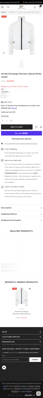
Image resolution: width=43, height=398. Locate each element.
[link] (11, 267)
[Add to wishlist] (36, 127)
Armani (21, 309)
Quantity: (5, 116)
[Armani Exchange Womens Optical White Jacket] (21, 297)
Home (3, 12)
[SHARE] (40, 127)
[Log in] (35, 7)
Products (11, 12)
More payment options (21, 139)
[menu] (2, 7)
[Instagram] (4, 367)
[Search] (8, 7)
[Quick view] (29, 288)
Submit (35, 360)
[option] (21, 35)
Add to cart (17, 127)
